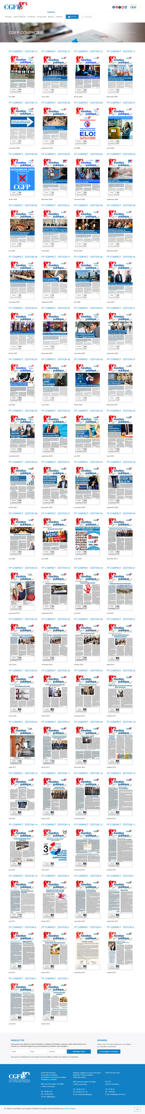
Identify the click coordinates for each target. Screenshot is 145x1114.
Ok (137, 1109)
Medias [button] (51, 17)
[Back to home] (16, 6)
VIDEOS (73, 17)
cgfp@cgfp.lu (50, 1096)
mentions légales (70, 1108)
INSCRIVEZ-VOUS (79, 1052)
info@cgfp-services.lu (118, 1094)
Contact (59, 17)
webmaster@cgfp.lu (85, 1094)
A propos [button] (31, 17)
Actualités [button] (41, 17)
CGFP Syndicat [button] (20, 17)
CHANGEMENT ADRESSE (108, 1052)
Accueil (8, 17)
